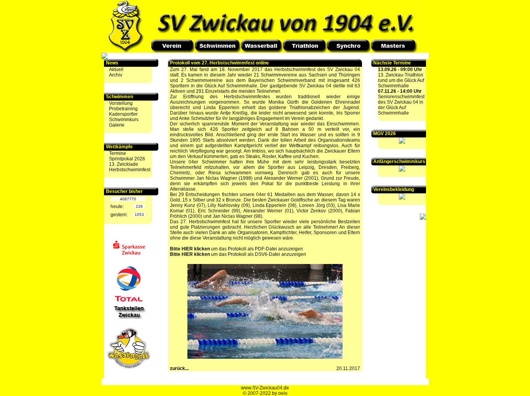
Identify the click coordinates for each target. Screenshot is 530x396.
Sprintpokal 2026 (127, 159)
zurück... (179, 368)
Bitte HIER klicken (190, 249)
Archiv (115, 75)
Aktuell (116, 69)
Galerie (117, 125)
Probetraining (123, 108)
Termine (117, 153)
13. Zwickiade (123, 164)
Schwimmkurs (124, 119)
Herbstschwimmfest (129, 169)
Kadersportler (123, 114)
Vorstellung (121, 103)
